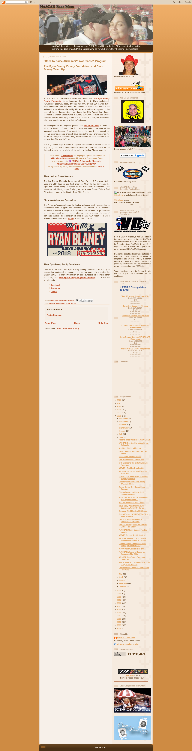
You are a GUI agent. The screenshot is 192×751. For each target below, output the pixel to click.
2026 (119, 400)
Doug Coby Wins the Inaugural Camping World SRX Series (131, 507)
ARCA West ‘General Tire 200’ (131, 549)
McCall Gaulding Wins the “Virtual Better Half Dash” (133, 526)
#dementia (96, 161)
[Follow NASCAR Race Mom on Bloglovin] (133, 157)
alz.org (71, 219)
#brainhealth (63, 164)
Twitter (54, 291)
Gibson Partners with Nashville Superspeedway (132, 493)
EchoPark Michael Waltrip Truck (135, 316)
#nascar (52, 303)
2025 (119, 403)
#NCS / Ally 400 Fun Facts (130, 457)
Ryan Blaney (71, 303)
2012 (119, 616)
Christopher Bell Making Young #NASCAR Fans (132, 483)
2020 (119, 591)
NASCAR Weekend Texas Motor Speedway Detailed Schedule (132, 539)
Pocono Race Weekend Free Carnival (134, 440)
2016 (119, 603)
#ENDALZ (76, 161)
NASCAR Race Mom (126, 638)
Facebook (55, 285)
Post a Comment (54, 315)
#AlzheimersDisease (60, 158)
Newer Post (50, 323)
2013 (119, 613)
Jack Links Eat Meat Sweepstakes (135, 349)
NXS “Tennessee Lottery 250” (131, 460)
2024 (119, 406)
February (123, 583)
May (121, 574)
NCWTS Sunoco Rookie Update (132, 535)
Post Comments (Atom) (68, 328)
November (124, 422)
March (122, 580)
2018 (119, 597)
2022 (119, 413)
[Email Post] (77, 300)
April (121, 577)
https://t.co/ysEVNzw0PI (85, 164)
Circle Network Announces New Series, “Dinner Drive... (132, 545)
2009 (119, 625)
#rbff (71, 164)
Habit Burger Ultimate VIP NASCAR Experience (135, 338)
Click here (118, 200)
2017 (119, 600)
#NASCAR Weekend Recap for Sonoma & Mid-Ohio (132, 553)
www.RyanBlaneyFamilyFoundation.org (77, 277)
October (122, 425)
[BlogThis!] (82, 300)
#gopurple (86, 161)
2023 (119, 410)
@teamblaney (67, 156)
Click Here (118, 195)
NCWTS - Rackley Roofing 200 (131, 468)
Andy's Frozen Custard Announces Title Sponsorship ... (133, 498)
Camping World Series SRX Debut (133, 511)
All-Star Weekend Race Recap (131, 503)
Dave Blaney (61, 303)
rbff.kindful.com (91, 126)
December (124, 418)
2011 (119, 619)
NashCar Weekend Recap (130, 448)
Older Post (103, 323)
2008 (119, 628)
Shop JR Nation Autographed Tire (135, 296)
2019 (119, 594)
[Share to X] (85, 300)
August (122, 431)
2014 (119, 609)
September (124, 428)
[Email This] (80, 300)
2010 (119, 622)
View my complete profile (127, 644)
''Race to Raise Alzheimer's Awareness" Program (130, 520)
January (123, 586)
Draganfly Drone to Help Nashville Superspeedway (133, 478)
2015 (119, 606)
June (121, 437)
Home (77, 323)
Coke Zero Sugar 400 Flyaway (135, 306)
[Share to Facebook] (88, 300)
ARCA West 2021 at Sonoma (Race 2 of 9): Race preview (134, 563)
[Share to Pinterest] (91, 300)
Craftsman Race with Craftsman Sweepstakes (135, 326)
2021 (119, 416)
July (121, 434)
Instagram (55, 288)
